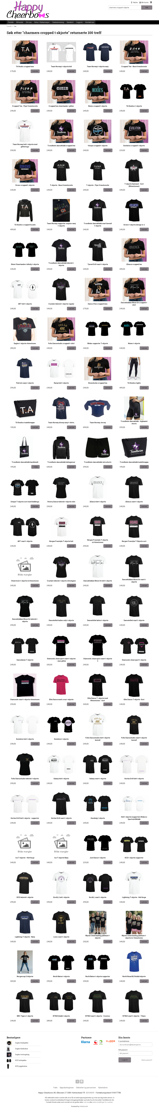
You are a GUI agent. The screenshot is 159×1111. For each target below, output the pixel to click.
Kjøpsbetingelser (67, 1087)
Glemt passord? (146, 1060)
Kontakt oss (89, 22)
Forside (11, 22)
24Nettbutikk (83, 1106)
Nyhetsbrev (103, 1087)
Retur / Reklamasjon (41, 22)
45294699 (90, 1093)
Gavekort (70, 22)
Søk (146, 7)
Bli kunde (19, 22)
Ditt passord (122, 1050)
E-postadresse (123, 1041)
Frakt (55, 1087)
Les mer (86, 1102)
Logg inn (79, 22)
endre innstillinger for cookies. (103, 1102)
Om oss (29, 22)
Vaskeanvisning (58, 22)
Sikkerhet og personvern (86, 1087)
